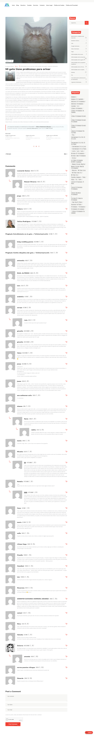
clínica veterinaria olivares (78, 116)
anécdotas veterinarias (77, 104)
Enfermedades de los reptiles (77, 69)
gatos (82, 151)
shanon (19, 406)
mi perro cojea (82, 170)
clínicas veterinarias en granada (77, 111)
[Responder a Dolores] (66, 646)
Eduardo (20, 678)
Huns (19, 508)
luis (18, 577)
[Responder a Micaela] (66, 452)
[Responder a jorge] (66, 196)
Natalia (20, 482)
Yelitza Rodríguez (24, 221)
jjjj (25, 463)
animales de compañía (77, 99)
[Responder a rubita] (66, 430)
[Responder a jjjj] (66, 463)
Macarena (20, 588)
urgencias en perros (76, 204)
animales (73, 97)
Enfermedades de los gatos (41, 66)
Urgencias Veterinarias (53, 66)
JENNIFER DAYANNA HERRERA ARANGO (33, 599)
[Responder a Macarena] (66, 588)
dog (73, 135)
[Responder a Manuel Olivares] (66, 182)
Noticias (73, 72)
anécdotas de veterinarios (78, 101)
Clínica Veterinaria (75, 48)
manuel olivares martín (78, 164)
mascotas (74, 170)
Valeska (20, 635)
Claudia (20, 555)
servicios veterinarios (32, 128)
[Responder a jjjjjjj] (66, 493)
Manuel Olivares (10, 66)
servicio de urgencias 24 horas (77, 182)
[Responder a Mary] (66, 624)
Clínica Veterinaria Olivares (43, 126)
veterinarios (82, 207)
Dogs (72, 51)
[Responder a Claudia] (66, 555)
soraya (19, 308)
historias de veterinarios (77, 153)
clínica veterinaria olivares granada (78, 126)
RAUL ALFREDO (23, 273)
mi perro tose (74, 175)
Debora (20, 209)
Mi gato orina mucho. (30, 135)
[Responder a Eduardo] (66, 678)
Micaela (20, 452)
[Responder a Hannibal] (66, 566)
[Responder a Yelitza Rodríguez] (66, 222)
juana (19, 381)
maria (19, 441)
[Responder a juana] (66, 381)
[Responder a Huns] (66, 508)
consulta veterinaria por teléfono (77, 131)
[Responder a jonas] (66, 364)
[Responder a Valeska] (66, 635)
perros (72, 179)
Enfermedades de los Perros (77, 66)
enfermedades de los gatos (79, 146)
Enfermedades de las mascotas (27, 66)
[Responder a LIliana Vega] (66, 544)
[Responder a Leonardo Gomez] (66, 171)
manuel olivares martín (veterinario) (77, 167)
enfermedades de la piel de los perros (78, 143)
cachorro (73, 106)
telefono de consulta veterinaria (77, 199)
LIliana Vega (22, 544)
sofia (19, 533)
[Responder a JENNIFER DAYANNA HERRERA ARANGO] (66, 599)
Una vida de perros (77, 202)
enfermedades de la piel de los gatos (78, 138)
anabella (20, 297)
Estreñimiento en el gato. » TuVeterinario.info (30, 234)
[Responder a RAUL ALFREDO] (66, 273)
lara (18, 286)
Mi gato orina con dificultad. (52, 135)
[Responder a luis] (66, 577)
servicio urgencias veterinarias (76, 193)
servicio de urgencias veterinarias (76, 188)
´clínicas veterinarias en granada (78, 212)
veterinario (74, 207)
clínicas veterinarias (76, 108)
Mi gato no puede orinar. (10, 135)
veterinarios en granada (77, 209)
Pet (72, 75)
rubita (33, 430)
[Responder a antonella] (66, 261)
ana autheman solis (24, 395)
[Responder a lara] (66, 286)
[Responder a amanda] (66, 657)
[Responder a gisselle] (66, 331)
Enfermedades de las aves (77, 54)
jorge (19, 196)
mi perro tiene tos (77, 172)
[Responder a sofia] (66, 533)
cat (78, 106)
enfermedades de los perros (79, 149)
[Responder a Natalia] (66, 482)
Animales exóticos (75, 40)
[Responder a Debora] (66, 209)
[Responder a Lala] (66, 320)
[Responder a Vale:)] (66, 353)
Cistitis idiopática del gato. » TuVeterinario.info (31, 253)
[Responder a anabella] (66, 297)
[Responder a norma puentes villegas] (66, 668)
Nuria (26, 419)
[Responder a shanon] (66, 406)
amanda (27, 657)
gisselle (20, 331)
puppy (80, 179)
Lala (25, 320)
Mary (19, 624)
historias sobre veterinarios (78, 156)
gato (78, 151)
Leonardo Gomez (23, 171)
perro (84, 177)
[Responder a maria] (66, 441)
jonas (19, 364)
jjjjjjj (25, 492)
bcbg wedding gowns (25, 242)
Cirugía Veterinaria (75, 46)
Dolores (20, 646)
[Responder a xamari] (66, 613)
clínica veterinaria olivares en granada (78, 120)
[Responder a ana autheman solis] (66, 395)
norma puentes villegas (26, 667)
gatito (74, 151)
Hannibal (20, 566)
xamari (19, 613)
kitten (74, 158)
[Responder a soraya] (66, 308)
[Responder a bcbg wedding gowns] (66, 242)
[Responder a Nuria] (66, 419)
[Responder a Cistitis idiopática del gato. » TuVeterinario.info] (66, 253)
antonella (20, 261)
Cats (72, 43)
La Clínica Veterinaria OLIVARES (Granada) (77, 161)
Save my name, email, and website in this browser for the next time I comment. (24, 714)
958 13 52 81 (49, 128)
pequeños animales (76, 177)
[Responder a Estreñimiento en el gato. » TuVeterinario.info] (66, 234)
